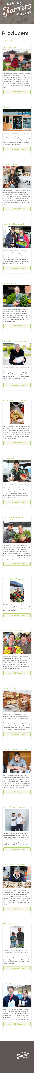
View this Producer (17, 92)
